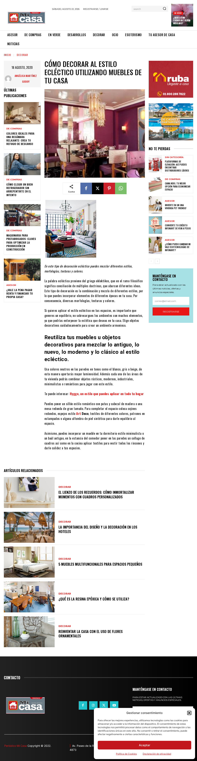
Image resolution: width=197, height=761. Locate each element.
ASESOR (11, 285)
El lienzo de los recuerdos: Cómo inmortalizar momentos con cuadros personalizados (96, 494)
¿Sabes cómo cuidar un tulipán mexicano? (181, 20)
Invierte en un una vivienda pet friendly (175, 206)
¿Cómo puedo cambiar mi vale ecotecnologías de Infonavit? (177, 247)
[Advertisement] (97, 20)
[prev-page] (151, 261)
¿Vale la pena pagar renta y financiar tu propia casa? (19, 293)
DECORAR (22, 55)
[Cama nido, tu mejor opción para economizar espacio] (155, 184)
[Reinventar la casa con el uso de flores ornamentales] (29, 631)
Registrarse (171, 311)
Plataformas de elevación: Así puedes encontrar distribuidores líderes (177, 166)
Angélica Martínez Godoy (26, 78)
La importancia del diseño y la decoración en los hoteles (97, 529)
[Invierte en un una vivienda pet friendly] (155, 204)
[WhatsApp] (121, 188)
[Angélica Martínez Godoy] (9, 78)
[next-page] (157, 261)
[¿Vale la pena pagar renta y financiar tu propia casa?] (22, 270)
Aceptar (144, 745)
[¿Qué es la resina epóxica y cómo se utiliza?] (29, 596)
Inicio (7, 55)
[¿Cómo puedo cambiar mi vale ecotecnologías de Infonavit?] (155, 245)
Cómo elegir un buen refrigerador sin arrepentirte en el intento (19, 189)
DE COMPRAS (14, 129)
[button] (189, 713)
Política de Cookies (126, 753)
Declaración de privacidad (157, 753)
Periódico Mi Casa (15, 745)
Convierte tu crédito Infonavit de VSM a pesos (178, 227)
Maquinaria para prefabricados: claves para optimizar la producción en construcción (21, 242)
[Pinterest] (109, 188)
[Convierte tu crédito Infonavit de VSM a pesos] (155, 225)
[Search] (164, 9)
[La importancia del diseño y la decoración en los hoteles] (29, 527)
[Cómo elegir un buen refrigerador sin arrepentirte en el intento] (22, 164)
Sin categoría (174, 157)
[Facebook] (86, 188)
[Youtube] (114, 705)
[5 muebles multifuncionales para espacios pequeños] (29, 562)
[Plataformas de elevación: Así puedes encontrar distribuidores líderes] (155, 163)
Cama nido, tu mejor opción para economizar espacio (177, 186)
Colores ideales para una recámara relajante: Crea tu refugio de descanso (20, 138)
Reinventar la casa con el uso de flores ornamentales (90, 633)
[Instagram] (93, 705)
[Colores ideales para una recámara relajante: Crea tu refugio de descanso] (22, 113)
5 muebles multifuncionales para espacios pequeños (100, 564)
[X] (98, 188)
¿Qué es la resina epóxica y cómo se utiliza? (93, 598)
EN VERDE (178, 13)
